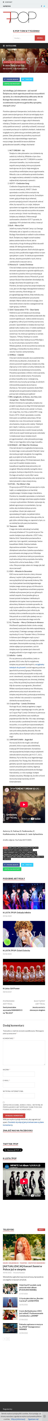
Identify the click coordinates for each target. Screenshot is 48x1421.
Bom (19, 848)
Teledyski (23, 1263)
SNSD (33, 857)
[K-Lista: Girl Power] (24, 986)
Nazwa (6, 1070)
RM (14, 857)
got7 (24, 852)
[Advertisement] (10, 1214)
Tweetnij (28, 79)
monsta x (28, 854)
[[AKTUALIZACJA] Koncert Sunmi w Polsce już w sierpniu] (24, 1247)
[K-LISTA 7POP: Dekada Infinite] (24, 910)
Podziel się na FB (12, 79)
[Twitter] (44, 6)
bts (36, 848)
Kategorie (11, 46)
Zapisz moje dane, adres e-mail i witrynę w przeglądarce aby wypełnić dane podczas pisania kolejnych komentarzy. (23, 1107)
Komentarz (8, 1038)
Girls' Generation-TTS (12, 852)
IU (35, 852)
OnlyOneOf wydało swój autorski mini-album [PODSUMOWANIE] (30, 1287)
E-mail (6, 1080)
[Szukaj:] (29, 38)
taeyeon (6, 859)
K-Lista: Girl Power (11, 988)
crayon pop (8, 850)
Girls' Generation (25, 850)
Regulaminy (7, 1409)
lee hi (21, 854)
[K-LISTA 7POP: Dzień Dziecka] (24, 948)
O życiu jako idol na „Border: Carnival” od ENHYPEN (31, 1299)
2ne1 (10, 848)
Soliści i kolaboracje (11, 1263)
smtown (26, 857)
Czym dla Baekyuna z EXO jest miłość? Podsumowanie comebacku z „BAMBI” (31, 1313)
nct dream (7, 857)
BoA (15, 848)
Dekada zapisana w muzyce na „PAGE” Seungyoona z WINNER (31, 1326)
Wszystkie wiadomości (17, 62)
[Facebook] (41, 6)
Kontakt (8, 2)
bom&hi (25, 848)
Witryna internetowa (13, 1091)
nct (35, 854)
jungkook (7, 854)
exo (15, 850)
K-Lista (6, 62)
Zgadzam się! (33, 1419)
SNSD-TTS (39, 857)
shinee (19, 857)
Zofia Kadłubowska (20, 69)
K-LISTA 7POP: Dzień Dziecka (16, 950)
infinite (30, 852)
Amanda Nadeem (19, 1273)
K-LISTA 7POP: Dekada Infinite (17, 912)
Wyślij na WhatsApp (13, 83)
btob (32, 848)
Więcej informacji (18, 1419)
